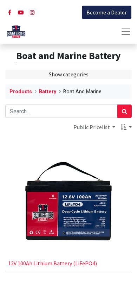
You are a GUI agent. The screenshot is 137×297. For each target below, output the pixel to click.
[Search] (124, 111)
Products (20, 92)
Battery (47, 92)
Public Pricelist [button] (92, 127)
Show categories (69, 74)
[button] (126, 127)
